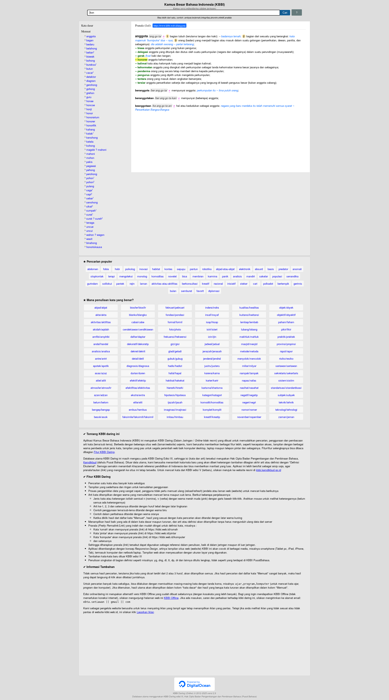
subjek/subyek (286, 395)
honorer (90, 121)
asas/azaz (101, 373)
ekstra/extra (138, 395)
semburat (186, 291)
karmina (212, 276)
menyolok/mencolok (249, 358)
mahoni (90, 154)
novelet (172, 276)
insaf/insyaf (212, 315)
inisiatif (231, 283)
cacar (90, 73)
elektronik (244, 269)
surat (89, 214)
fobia (106, 269)
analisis (237, 276)
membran (197, 276)
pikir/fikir (286, 329)
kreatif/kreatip (212, 417)
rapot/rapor (286, 351)
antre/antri (101, 358)
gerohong (91, 85)
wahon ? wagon (95, 235)
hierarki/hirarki (175, 388)
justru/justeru (212, 366)
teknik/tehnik (286, 402)
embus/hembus (138, 409)
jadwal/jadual (212, 344)
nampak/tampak (249, 373)
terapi (111, 276)
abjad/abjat (100, 307)
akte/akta (100, 315)
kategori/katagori (212, 395)
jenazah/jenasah (212, 351)
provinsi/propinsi (286, 344)
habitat (156, 269)
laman (143, 283)
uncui (89, 231)
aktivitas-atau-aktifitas (164, 283)
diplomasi (213, 291)
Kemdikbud (89, 462)
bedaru (90, 44)
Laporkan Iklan (145, 612)
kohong (90, 145)
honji (89, 109)
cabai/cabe (137, 322)
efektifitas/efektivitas (138, 388)
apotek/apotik (101, 366)
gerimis (298, 283)
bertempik (283, 283)
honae (89, 101)
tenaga (90, 222)
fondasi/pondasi (175, 315)
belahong (91, 48)
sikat (89, 206)
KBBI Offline (171, 598)
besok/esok (101, 417)
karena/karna (212, 373)
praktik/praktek (286, 337)
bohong (90, 60)
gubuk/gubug (175, 358)
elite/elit (137, 402)
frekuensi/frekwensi (175, 337)
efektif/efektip (138, 380)
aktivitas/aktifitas (101, 322)
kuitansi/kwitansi (249, 315)
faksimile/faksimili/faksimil (137, 417)
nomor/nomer (249, 409)
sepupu (181, 269)
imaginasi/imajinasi (175, 409)
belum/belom (100, 402)
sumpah (91, 210)
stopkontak (97, 276)
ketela (89, 141)
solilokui (107, 283)
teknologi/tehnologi (286, 409)
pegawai (91, 166)
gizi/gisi (175, 344)
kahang (90, 129)
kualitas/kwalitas (249, 307)
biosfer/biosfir (138, 307)
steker (243, 283)
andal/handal (100, 344)
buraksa (91, 64)
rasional (218, 283)
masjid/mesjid (249, 344)
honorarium (92, 117)
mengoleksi (126, 276)
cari (255, 283)
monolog (142, 276)
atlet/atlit (101, 380)
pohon (90, 178)
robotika (207, 269)
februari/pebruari (175, 307)
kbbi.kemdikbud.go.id (268, 470)
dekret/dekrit (138, 351)
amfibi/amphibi (100, 337)
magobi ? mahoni (96, 150)
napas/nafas (249, 380)
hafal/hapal (175, 373)
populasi (277, 276)
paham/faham (286, 322)
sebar (90, 198)
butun (89, 69)
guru (88, 97)
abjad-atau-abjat (225, 269)
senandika (292, 276)
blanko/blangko (138, 315)
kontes (168, 269)
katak (90, 133)
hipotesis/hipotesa (175, 395)
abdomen (92, 269)
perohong (91, 174)
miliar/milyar (249, 366)
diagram (91, 81)
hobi (117, 269)
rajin (132, 283)
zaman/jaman (286, 417)
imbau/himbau (175, 417)
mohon (90, 158)
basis (271, 269)
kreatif (205, 283)
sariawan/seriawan (286, 366)
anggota (91, 36)
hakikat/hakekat (175, 380)
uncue (89, 227)
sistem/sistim (286, 380)
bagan (89, 40)
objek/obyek (286, 307)
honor (89, 113)
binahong (91, 243)
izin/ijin (212, 337)
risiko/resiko (286, 358)
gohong (90, 89)
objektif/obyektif (286, 315)
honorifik (91, 125)
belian (90, 52)
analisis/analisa (101, 351)
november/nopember (249, 417)
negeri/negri (249, 402)
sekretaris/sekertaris (286, 373)
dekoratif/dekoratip (138, 344)
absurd (259, 269)
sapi (89, 194)
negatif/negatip (249, 395)
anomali (297, 269)
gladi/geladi (175, 351)
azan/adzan (101, 395)
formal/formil (175, 322)
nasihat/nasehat (249, 388)
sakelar (263, 276)
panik (225, 276)
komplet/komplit (212, 409)
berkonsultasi (190, 283)
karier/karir (212, 380)
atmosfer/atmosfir (101, 388)
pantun (194, 269)
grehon (90, 93)
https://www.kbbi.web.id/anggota (169, 25)
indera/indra (212, 307)
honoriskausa (94, 247)
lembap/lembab (249, 322)
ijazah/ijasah (175, 402)
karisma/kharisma (212, 388)
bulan (173, 291)
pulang (90, 186)
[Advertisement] (220, 139)
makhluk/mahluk (249, 337)
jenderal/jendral (212, 358)
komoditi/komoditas (212, 402)
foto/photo (175, 329)
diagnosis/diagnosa (138, 366)
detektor (91, 77)
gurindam (92, 283)
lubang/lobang (249, 329)
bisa (184, 276)
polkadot (268, 283)
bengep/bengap (101, 409)
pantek (120, 283)
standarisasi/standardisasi (286, 388)
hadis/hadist (175, 366)
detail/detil (138, 358)
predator (283, 269)
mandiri (250, 276)
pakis (89, 162)
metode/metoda (249, 351)
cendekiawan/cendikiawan (138, 329)
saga (89, 190)
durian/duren (138, 373)
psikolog (130, 269)
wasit (89, 239)
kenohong (92, 137)
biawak (90, 56)
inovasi (143, 269)
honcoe (90, 105)
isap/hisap (212, 322)
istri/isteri (212, 329)
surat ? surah (94, 218)
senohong (92, 202)
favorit (200, 291)
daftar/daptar (137, 337)
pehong (90, 170)
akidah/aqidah (101, 329)
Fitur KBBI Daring (104, 452)
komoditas (158, 276)
